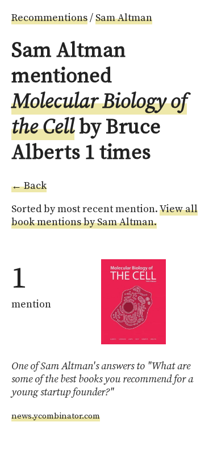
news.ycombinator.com (55, 416)
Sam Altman (123, 17)
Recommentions (49, 17)
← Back (29, 185)
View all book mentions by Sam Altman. (104, 216)
